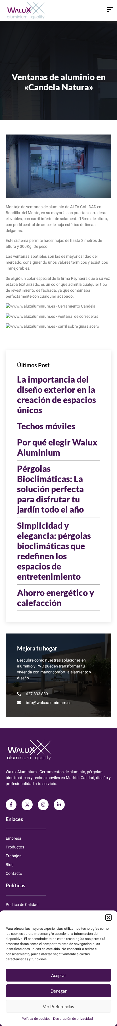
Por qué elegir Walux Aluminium (57, 447)
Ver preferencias (58, 1006)
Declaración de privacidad (73, 1018)
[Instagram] (43, 804)
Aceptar (58, 975)
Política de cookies (36, 1018)
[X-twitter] (27, 804)
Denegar (59, 990)
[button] (108, 917)
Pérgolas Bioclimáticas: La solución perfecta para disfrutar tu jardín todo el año (50, 488)
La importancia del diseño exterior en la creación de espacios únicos (56, 394)
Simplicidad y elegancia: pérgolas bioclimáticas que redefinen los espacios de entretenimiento (54, 550)
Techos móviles (46, 426)
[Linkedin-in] (59, 804)
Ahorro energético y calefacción (55, 597)
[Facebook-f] (11, 804)
